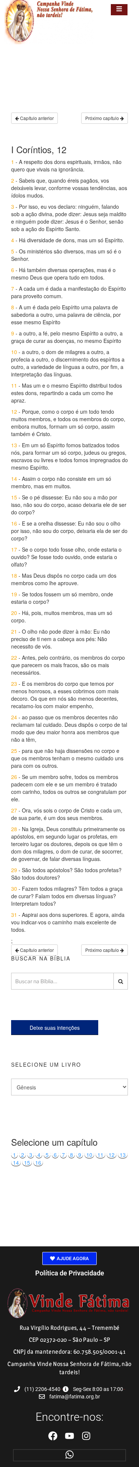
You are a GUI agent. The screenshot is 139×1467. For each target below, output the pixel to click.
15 (27, 1162)
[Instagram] (86, 1435)
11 (100, 1154)
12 (112, 1154)
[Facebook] (52, 1435)
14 (16, 1162)
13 (123, 1154)
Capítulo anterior (36, 118)
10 (89, 1154)
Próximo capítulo (102, 118)
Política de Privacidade (69, 1273)
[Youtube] (69, 1435)
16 (38, 1162)
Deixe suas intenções (55, 1027)
